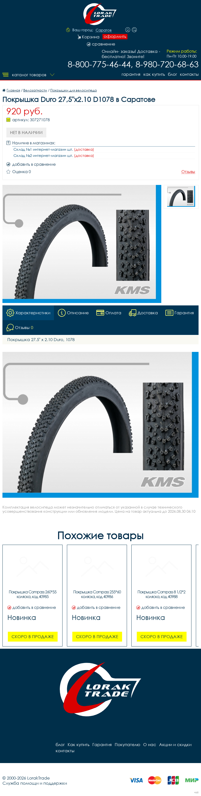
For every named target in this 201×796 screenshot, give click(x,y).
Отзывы (188, 172)
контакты (189, 74)
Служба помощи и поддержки (34, 783)
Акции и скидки (175, 744)
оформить (115, 36)
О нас (149, 744)
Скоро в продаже (33, 636)
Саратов (104, 30)
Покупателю (127, 744)
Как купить (154, 74)
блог (172, 74)
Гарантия (131, 74)
